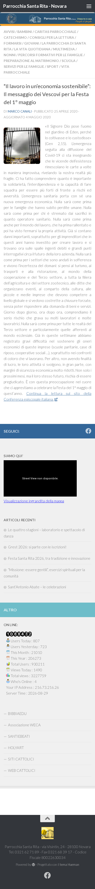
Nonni (10, 55)
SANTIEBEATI (19, 736)
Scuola (69, 61)
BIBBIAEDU (17, 713)
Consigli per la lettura (51, 37)
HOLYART (16, 747)
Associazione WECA (24, 725)
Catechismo (15, 37)
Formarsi (12, 43)
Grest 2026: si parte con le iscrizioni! (37, 547)
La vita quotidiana (32, 49)
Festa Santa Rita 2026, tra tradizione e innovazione (49, 558)
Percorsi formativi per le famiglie (50, 55)
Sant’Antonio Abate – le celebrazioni (37, 587)
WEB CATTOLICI (21, 770)
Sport (52, 66)
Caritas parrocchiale (55, 32)
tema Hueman (69, 864)
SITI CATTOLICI (21, 759)
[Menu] (89, 6)
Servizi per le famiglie (24, 66)
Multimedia (64, 49)
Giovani (31, 43)
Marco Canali (20, 111)
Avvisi (9, 32)
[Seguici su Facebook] (88, 431)
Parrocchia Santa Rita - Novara (34, 6)
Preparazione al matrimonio (31, 61)
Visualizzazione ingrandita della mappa (34, 501)
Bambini (24, 32)
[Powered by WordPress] (33, 864)
